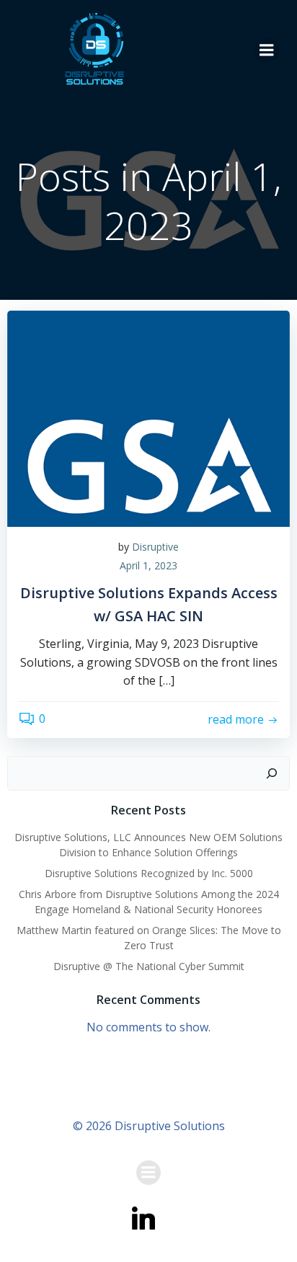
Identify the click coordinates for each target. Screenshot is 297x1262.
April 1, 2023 (148, 565)
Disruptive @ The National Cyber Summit (148, 966)
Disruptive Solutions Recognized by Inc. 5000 (149, 873)
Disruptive (155, 547)
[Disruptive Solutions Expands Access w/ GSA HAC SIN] (148, 417)
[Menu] (266, 50)
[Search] (271, 773)
